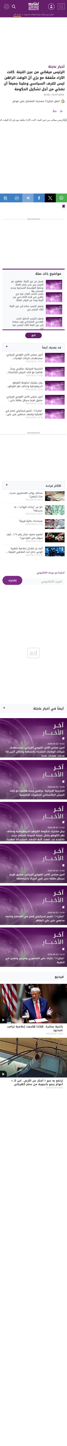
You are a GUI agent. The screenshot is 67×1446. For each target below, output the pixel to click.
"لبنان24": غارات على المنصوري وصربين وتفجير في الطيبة (35, 960)
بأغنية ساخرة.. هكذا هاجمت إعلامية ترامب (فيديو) (35, 1029)
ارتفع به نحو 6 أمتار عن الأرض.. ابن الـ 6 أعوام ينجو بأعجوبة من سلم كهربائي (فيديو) (37, 1084)
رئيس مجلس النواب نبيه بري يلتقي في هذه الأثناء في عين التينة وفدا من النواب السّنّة (28, 297)
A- (61, 111)
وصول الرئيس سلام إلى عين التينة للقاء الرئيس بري (26, 308)
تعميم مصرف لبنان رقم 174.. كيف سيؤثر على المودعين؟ (24, 536)
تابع (34, 335)
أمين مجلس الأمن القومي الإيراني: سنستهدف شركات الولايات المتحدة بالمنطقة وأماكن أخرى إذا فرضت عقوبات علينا (24, 356)
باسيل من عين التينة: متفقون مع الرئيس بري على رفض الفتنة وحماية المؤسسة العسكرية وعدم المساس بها (27, 286)
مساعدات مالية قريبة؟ (31, 521)
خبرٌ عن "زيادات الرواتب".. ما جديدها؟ (28, 508)
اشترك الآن (17, 14)
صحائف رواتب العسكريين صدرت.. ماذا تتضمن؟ (25, 494)
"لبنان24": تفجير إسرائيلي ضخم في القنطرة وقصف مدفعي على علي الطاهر (24, 412)
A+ (55, 111)
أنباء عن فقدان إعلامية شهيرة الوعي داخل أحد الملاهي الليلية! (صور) (25, 550)
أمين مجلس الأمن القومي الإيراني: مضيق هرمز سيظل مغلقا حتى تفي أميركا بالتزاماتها (24, 398)
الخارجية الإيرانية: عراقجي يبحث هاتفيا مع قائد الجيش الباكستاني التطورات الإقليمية (24, 370)
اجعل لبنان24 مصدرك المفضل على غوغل (36, 101)
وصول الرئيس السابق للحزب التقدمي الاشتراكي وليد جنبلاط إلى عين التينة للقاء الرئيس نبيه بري (27, 323)
